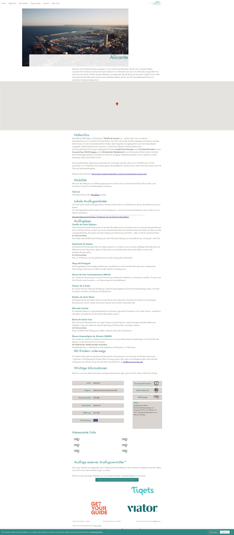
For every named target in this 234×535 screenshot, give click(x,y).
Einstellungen (213, 532)
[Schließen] (232, 532)
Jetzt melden (97, 526)
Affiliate (155, 521)
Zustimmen (225, 532)
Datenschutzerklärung (96, 532)
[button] (12, 3)
